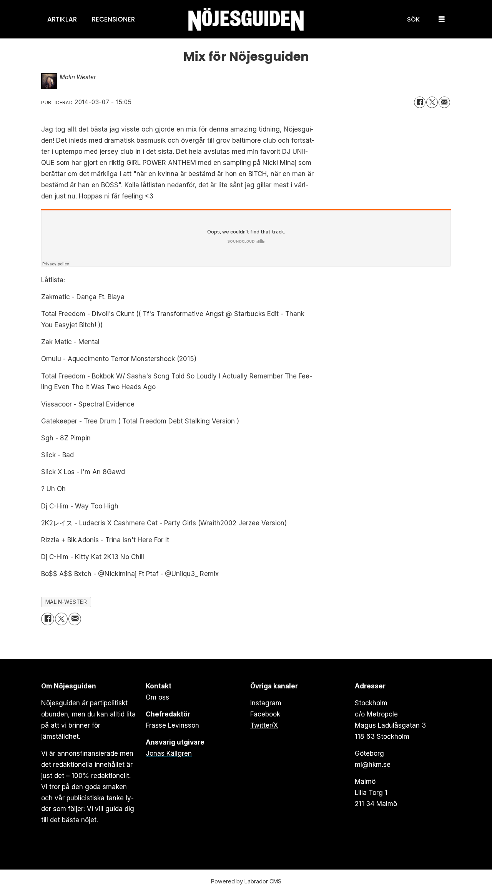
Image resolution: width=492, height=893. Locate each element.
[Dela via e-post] (444, 102)
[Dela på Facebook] (420, 102)
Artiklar (62, 19)
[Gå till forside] (246, 19)
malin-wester (66, 602)
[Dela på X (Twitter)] (432, 102)
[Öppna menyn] (441, 19)
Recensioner (113, 19)
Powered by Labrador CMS (246, 881)
